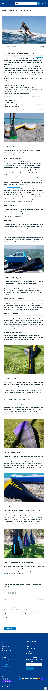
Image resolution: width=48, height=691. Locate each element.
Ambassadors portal (6, 650)
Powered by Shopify (6, 686)
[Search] (38, 3)
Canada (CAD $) (12, 673)
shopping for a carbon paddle (13, 186)
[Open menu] (3, 3)
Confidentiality (5, 646)
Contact (4, 639)
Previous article (8, 599)
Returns (4, 642)
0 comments (41, 46)
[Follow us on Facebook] (3, 679)
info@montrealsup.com (7, 666)
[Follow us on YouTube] (7, 679)
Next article (40, 599)
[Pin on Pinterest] (10, 46)
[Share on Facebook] (8, 46)
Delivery (4, 640)
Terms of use (5, 644)
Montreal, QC (5, 661)
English (4, 673)
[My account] (42, 3)
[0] (44, 3)
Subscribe (30, 668)
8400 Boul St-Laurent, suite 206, (9, 659)
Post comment (10, 628)
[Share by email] (15, 46)
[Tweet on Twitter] (13, 46)
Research (4, 648)
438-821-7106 (5, 664)
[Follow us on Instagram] (5, 679)
